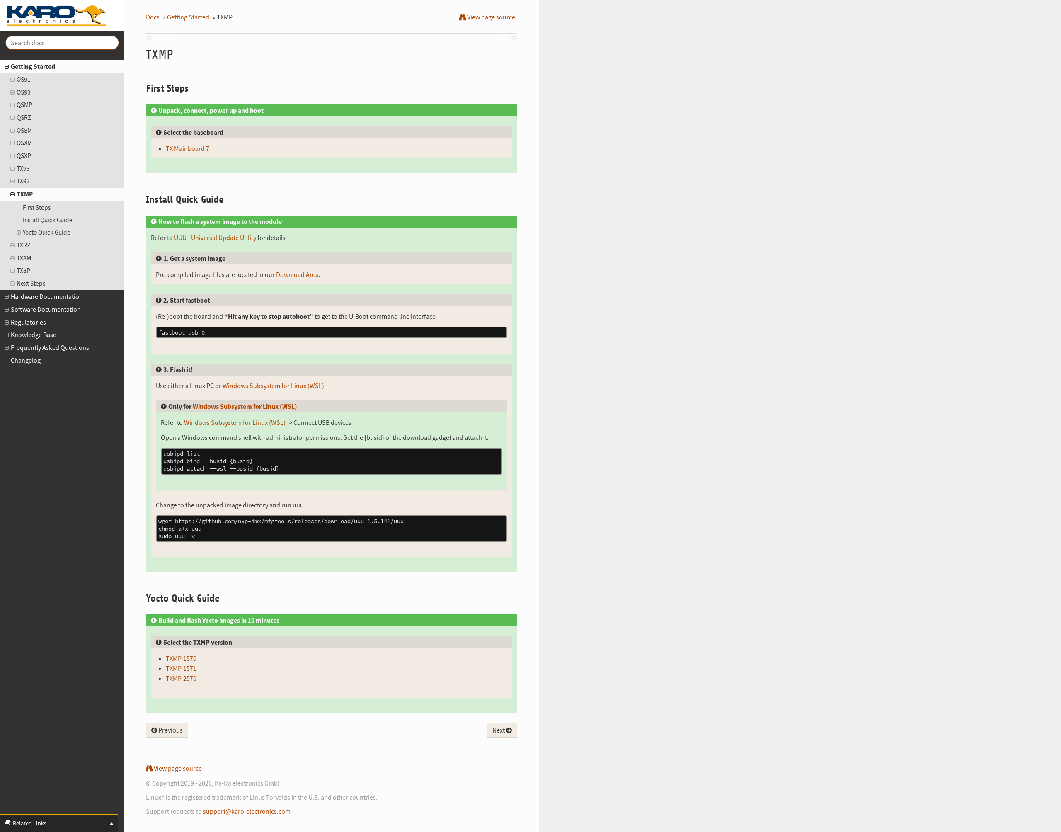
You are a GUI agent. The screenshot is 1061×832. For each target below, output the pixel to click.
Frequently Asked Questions (50, 347)
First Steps (37, 207)
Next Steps (31, 283)
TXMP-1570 (181, 658)
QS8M (24, 130)
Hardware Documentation (47, 296)
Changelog (26, 360)
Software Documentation (46, 309)
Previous (170, 730)
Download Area (297, 274)
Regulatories (28, 322)
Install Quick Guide (48, 220)
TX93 (23, 168)
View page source (490, 17)
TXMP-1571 (181, 668)
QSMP (24, 105)
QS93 (24, 92)
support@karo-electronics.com (247, 811)
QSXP (24, 156)
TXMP (25, 194)
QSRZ (24, 117)
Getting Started (33, 66)
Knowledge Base (33, 334)
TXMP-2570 (181, 678)
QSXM (24, 143)
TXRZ (23, 245)
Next (499, 730)
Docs (153, 17)
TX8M (24, 258)
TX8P (23, 270)
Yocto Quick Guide (46, 232)
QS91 (24, 79)
